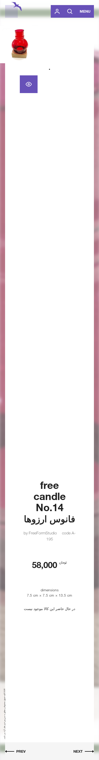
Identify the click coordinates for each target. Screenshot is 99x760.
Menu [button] (85, 11)
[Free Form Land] (11, 11)
